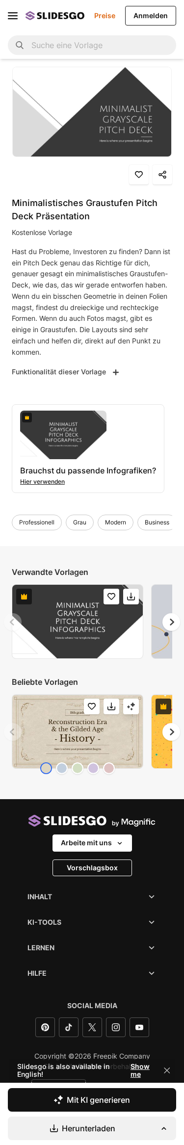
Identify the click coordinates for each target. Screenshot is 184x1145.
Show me (140, 1070)
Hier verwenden (42, 481)
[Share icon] (162, 174)
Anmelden (150, 15)
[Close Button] (167, 1070)
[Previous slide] (13, 622)
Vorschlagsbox (92, 867)
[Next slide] (171, 622)
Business (157, 522)
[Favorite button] (139, 174)
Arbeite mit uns (86, 842)
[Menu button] (13, 16)
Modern (115, 522)
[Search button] (19, 45)
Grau (79, 522)
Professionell (36, 522)
